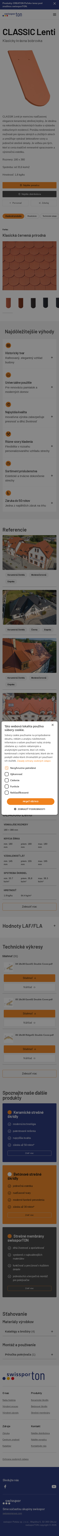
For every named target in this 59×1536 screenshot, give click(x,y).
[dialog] (29, 768)
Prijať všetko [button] (30, 801)
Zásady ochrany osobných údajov (34, 761)
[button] (29, 809)
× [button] (52, 725)
